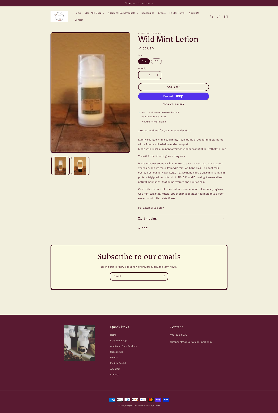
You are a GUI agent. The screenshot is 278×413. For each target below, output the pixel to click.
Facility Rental (118, 363)
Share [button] (145, 227)
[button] (94, 13)
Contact (114, 374)
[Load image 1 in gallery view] (60, 166)
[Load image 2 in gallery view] (80, 166)
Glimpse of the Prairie (134, 406)
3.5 (156, 61)
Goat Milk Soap (118, 340)
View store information (153, 122)
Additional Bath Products (123, 346)
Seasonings (116, 352)
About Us (115, 369)
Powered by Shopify (152, 406)
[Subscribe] (164, 276)
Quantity (142, 68)
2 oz (144, 61)
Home (113, 335)
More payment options (173, 104)
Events (114, 357)
